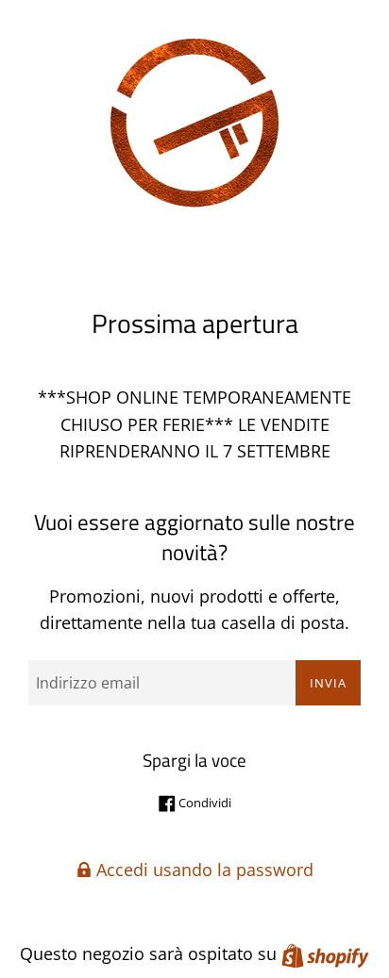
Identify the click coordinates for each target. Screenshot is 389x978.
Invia (328, 682)
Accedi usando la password (202, 869)
